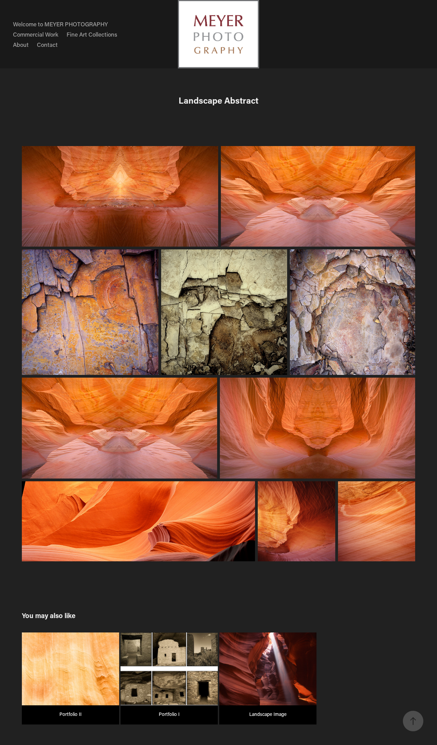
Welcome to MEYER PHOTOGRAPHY (60, 24)
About (21, 44)
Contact (47, 44)
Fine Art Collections (92, 34)
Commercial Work (35, 34)
